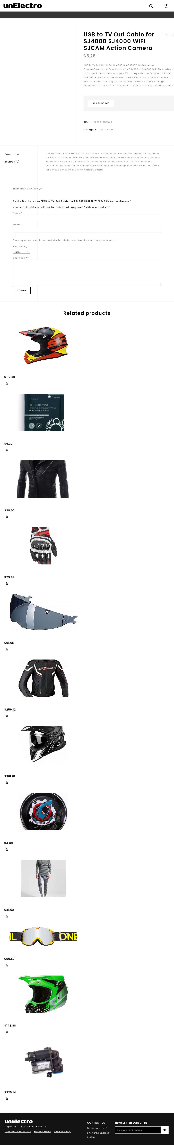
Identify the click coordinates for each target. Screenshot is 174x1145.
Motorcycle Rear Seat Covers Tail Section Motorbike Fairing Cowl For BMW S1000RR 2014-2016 (172, 35)
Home (31, 21)
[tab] (21, 154)
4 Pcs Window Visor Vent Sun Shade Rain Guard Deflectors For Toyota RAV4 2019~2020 (167, 35)
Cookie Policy (62, 1131)
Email (17, 224)
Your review (21, 257)
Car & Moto (53, 21)
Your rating (20, 246)
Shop (40, 21)
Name (17, 213)
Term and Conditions (18, 1131)
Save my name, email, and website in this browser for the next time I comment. (64, 240)
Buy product (101, 103)
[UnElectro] (22, 5)
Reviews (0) (12, 161)
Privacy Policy (42, 1131)
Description (12, 154)
